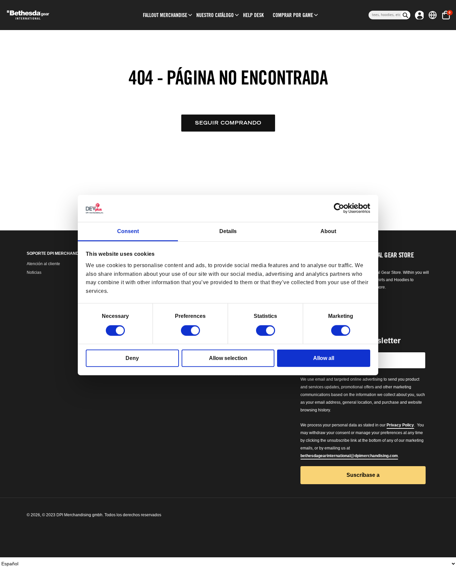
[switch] (190, 330)
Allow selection (228, 358)
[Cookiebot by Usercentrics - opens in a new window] (341, 208)
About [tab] (328, 231)
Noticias (34, 272)
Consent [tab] (128, 231)
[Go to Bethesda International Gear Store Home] (52, 15)
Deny (132, 358)
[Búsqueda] (405, 15)
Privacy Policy (400, 425)
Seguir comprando (228, 123)
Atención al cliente (43, 263)
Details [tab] (228, 231)
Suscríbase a (363, 475)
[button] (165, 15)
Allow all (323, 358)
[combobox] (385, 15)
